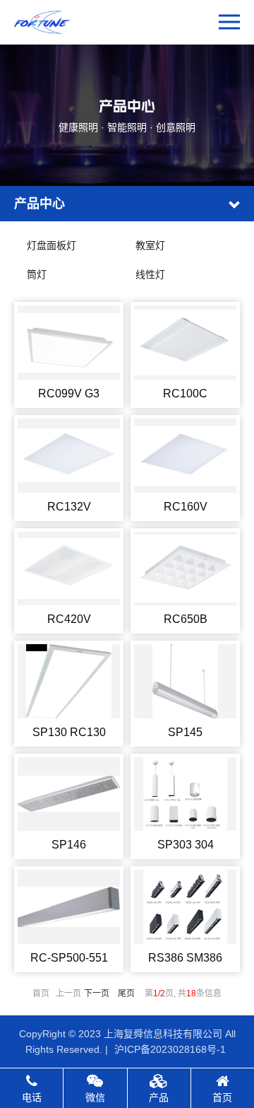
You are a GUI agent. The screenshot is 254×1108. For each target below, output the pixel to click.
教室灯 (150, 245)
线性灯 (150, 274)
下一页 (96, 993)
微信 (95, 1097)
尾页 (126, 993)
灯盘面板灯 (51, 245)
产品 (159, 1097)
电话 (32, 1097)
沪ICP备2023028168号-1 (170, 1049)
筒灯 (37, 274)
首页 (222, 1097)
